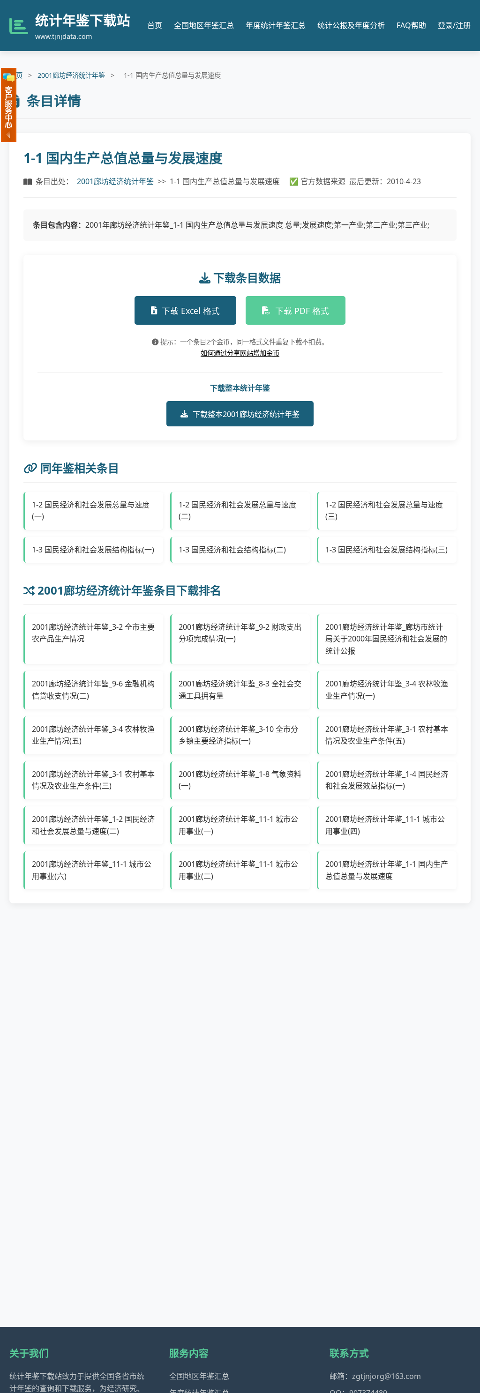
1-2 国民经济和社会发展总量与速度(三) (384, 510)
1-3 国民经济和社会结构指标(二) (232, 549)
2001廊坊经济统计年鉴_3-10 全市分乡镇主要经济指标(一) (238, 735)
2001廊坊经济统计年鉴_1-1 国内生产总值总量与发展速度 (386, 870)
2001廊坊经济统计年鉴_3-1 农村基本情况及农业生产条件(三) (93, 780)
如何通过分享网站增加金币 (240, 353)
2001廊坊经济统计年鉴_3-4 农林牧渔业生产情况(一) (386, 689)
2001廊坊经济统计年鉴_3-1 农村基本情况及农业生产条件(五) (386, 735)
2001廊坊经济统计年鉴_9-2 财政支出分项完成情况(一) (240, 633)
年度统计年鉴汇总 (276, 25)
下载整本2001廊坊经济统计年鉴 (246, 414)
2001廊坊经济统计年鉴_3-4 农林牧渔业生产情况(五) (93, 735)
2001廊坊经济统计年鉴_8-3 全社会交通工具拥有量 (240, 689)
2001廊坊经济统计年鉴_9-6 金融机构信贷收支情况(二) (93, 689)
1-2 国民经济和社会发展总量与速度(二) (237, 510)
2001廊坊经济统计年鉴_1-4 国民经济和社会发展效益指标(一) (386, 780)
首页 (154, 25)
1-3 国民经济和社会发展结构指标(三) (386, 549)
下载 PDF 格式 (302, 310)
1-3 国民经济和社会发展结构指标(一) (93, 549)
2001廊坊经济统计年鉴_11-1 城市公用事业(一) (238, 825)
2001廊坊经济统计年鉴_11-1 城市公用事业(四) (385, 825)
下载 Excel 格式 (191, 310)
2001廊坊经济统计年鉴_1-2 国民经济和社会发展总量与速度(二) (93, 825)
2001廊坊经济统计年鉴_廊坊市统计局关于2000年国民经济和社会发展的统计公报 (386, 639)
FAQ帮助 (411, 25)
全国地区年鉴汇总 (204, 25)
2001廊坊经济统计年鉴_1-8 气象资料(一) (240, 780)
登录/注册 (454, 25)
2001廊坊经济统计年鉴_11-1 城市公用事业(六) (91, 870)
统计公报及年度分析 (351, 25)
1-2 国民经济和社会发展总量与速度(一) (91, 510)
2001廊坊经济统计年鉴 (71, 75)
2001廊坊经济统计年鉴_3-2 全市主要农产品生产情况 (93, 633)
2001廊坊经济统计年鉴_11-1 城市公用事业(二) (238, 870)
